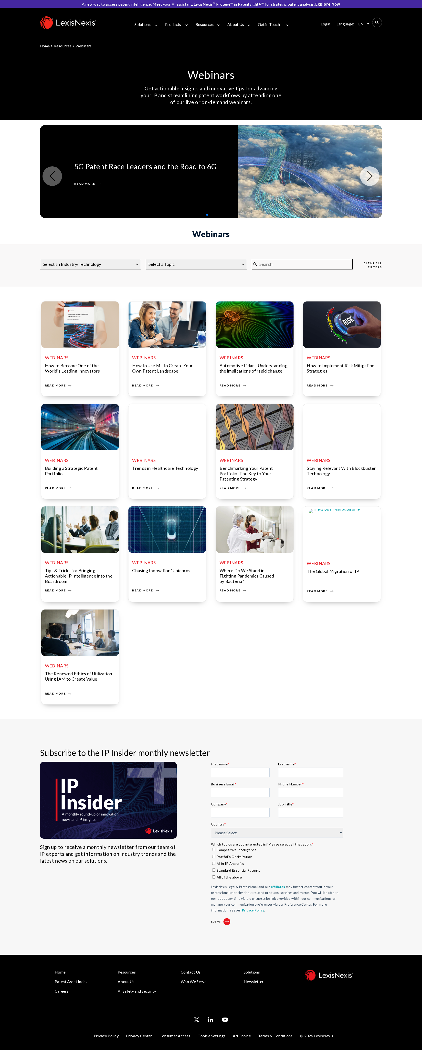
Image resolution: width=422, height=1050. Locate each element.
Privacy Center (139, 1035)
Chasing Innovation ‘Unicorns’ (161, 570)
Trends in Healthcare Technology (165, 468)
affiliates (278, 887)
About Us (235, 24)
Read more (55, 385)
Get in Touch (269, 24)
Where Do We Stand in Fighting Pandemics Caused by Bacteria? (247, 576)
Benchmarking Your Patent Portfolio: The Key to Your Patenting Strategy (246, 473)
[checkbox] (277, 863)
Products (173, 24)
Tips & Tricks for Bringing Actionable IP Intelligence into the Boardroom (79, 576)
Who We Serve (193, 981)
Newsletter (254, 981)
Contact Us (190, 972)
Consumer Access (174, 1035)
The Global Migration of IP (333, 571)
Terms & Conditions (275, 1035)
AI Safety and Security (137, 991)
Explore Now (327, 4)
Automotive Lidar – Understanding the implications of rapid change (253, 368)
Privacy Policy (253, 910)
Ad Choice (242, 1035)
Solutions (143, 24)
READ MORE (84, 183)
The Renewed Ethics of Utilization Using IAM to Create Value (78, 676)
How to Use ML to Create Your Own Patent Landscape (162, 368)
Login (325, 23)
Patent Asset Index (71, 981)
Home (45, 46)
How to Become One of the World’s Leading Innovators (72, 368)
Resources (205, 24)
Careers (61, 991)
